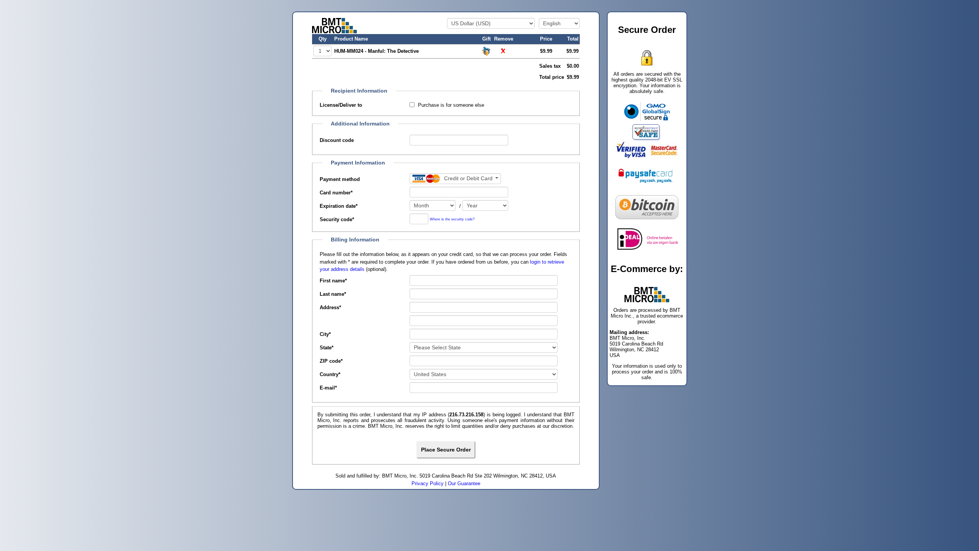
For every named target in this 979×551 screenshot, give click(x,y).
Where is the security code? (452, 219)
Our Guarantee (464, 483)
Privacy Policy (427, 483)
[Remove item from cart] (503, 51)
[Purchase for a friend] (486, 51)
